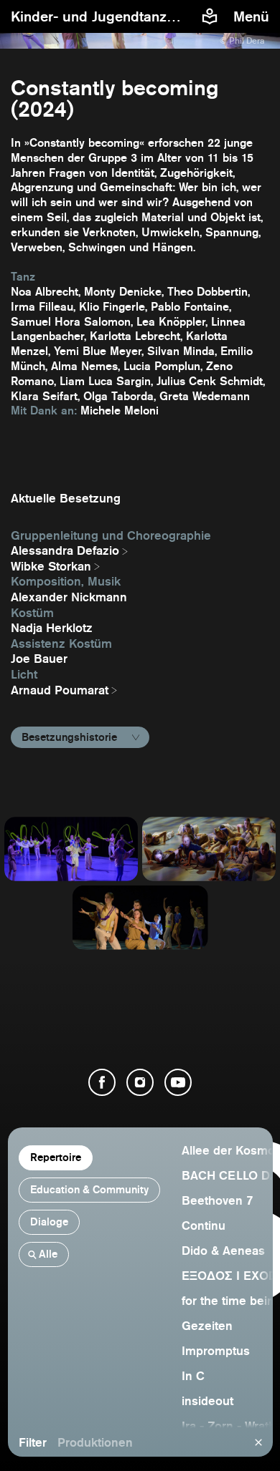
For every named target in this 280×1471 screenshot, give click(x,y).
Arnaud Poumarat (59, 690)
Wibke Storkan (51, 566)
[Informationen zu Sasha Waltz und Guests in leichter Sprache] (209, 16)
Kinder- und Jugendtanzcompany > (128, 16)
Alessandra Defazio (65, 550)
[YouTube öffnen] (178, 1082)
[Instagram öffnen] (140, 1082)
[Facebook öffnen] (102, 1082)
